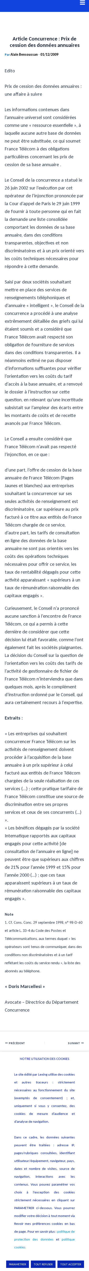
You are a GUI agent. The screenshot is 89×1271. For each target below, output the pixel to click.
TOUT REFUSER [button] (43, 1264)
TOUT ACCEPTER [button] (70, 1264)
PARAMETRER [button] (17, 1264)
